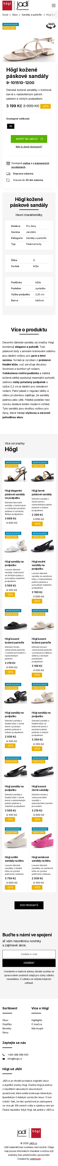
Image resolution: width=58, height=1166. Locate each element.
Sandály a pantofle (32, 14)
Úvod (5, 14)
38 (10, 126)
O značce (36, 1024)
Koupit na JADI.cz (27, 139)
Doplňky (7, 1024)
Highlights (36, 1020)
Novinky (6, 1028)
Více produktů (29, 905)
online (26, 163)
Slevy (5, 1032)
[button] (52, 43)
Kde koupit (37, 1028)
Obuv (15, 14)
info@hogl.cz (15, 1058)
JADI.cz (33, 1143)
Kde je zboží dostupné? (29, 146)
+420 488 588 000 (18, 1054)
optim (35, 1158)
